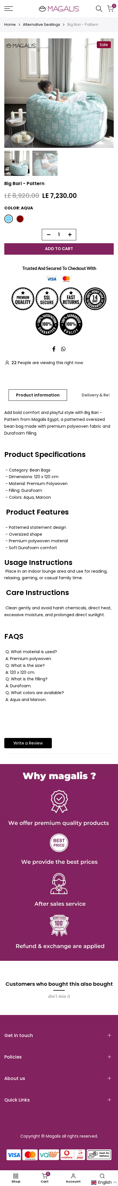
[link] (59, 862)
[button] (104, 1182)
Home (10, 24)
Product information (38, 395)
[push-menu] (8, 8)
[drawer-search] (99, 8)
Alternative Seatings (41, 24)
